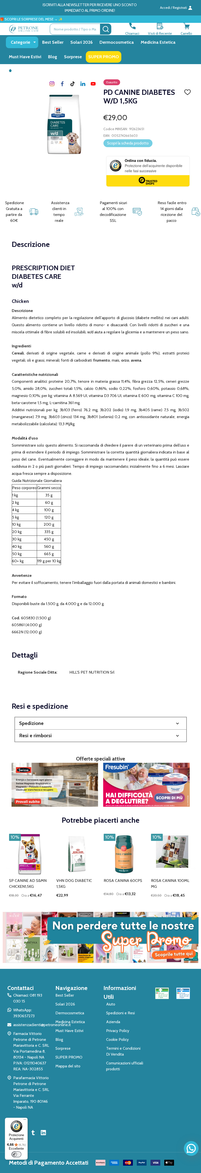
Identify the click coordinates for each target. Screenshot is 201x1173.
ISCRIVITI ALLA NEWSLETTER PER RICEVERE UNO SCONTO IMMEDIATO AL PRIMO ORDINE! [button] (90, 8)
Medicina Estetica (158, 42)
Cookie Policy (117, 1039)
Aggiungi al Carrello (38, 904)
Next (193, 868)
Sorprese (73, 56)
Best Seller (52, 42)
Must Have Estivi (25, 56)
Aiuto (110, 1004)
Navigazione (71, 987)
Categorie (20, 42)
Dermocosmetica (117, 42)
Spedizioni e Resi (120, 1013)
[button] (100, 723)
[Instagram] (52, 83)
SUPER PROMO (103, 56)
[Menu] (25, 1121)
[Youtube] (93, 83)
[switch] (16, 1154)
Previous (8, 868)
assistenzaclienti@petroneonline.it (42, 1024)
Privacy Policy (117, 1030)
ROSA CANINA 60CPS (123, 880)
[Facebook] (62, 83)
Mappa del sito (67, 1066)
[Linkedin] (82, 83)
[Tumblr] (72, 83)
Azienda (113, 1021)
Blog (52, 56)
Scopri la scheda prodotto (128, 143)
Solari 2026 (81, 42)
